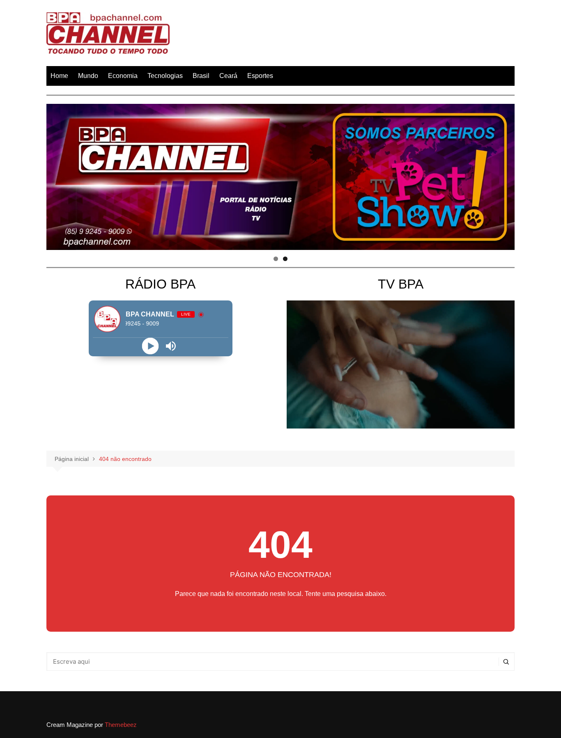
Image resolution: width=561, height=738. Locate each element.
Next (504, 175)
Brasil (201, 75)
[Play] (150, 345)
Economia (123, 75)
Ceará (228, 75)
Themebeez (121, 724)
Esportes (260, 75)
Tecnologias (165, 75)
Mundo (88, 75)
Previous (57, 175)
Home (59, 75)
